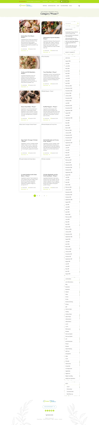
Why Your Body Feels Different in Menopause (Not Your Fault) (71, 42)
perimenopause (68, 341)
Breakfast (67, 289)
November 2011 (68, 254)
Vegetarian (67, 373)
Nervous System (68, 336)
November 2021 (68, 98)
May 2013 (67, 221)
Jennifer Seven (46, 50)
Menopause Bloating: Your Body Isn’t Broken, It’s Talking (71, 39)
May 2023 (67, 80)
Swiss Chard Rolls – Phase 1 (28, 106)
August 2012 (67, 239)
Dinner (66, 296)
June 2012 (67, 241)
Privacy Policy (39, 419)
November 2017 (68, 137)
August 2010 (67, 273)
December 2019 (68, 105)
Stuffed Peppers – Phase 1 (50, 106)
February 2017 (68, 160)
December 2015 (68, 192)
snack (66, 358)
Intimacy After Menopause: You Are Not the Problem (71, 46)
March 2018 (67, 127)
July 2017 (67, 147)
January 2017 (68, 162)
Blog (66, 284)
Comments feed (70, 391)
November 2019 (68, 108)
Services (56, 419)
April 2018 (67, 125)
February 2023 (68, 85)
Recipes (46, 11)
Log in (68, 386)
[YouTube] (51, 410)
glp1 (66, 306)
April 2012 (67, 244)
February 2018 (68, 130)
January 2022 (68, 95)
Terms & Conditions (46, 419)
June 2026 (67, 66)
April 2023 (67, 83)
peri (66, 338)
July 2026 (67, 63)
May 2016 (67, 182)
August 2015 (67, 202)
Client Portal (45, 1)
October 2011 (68, 256)
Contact (55, 1)
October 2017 (68, 140)
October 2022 (68, 93)
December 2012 (68, 234)
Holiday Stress (68, 314)
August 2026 (67, 61)
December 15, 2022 (55, 50)
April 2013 (67, 224)
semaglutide (68, 353)
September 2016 (68, 172)
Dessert (67, 291)
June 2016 (67, 179)
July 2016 (67, 177)
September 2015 (68, 199)
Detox (66, 294)
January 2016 (68, 189)
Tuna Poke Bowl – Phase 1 (50, 72)
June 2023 (67, 78)
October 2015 (68, 197)
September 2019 (68, 110)
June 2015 (67, 207)
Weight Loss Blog (69, 376)
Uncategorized (68, 368)
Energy (67, 304)
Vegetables (67, 371)
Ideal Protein (51, 11)
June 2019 (67, 115)
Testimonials (68, 363)
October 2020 (68, 100)
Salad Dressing (68, 348)
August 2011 (67, 261)
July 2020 (67, 103)
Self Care (67, 351)
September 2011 (68, 259)
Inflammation (68, 319)
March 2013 (67, 226)
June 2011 (67, 266)
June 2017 (67, 150)
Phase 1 (67, 343)
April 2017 (67, 155)
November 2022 (68, 90)
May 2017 (67, 152)
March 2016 (67, 184)
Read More (23, 50)
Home (42, 11)
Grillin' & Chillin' (68, 309)
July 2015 (67, 204)
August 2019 (67, 113)
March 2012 (67, 246)
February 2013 (68, 229)
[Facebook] (45, 410)
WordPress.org (70, 394)
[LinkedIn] (53, 410)
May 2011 (67, 268)
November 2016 (68, 167)
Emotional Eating (69, 301)
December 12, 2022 (55, 187)
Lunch (66, 324)
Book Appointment (75, 1)
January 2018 (68, 132)
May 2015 (67, 209)
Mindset (67, 331)
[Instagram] (47, 410)
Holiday (67, 311)
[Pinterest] (49, 410)
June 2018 (67, 120)
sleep (66, 356)
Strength (67, 361)
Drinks (66, 299)
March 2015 (67, 214)
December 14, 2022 (33, 85)
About (50, 1)
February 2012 (68, 249)
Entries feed (69, 389)
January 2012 (68, 251)
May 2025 (67, 73)
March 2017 (67, 157)
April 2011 (67, 271)
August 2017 (67, 145)
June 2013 (67, 219)
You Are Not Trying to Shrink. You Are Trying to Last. (71, 33)
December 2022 (68, 88)
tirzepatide (67, 366)
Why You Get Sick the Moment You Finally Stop (71, 36)
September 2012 (68, 236)
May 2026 (67, 68)
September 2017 (68, 142)
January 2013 (68, 231)
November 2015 (68, 194)
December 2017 (68, 135)
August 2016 (67, 174)
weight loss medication (70, 378)
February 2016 (68, 187)
